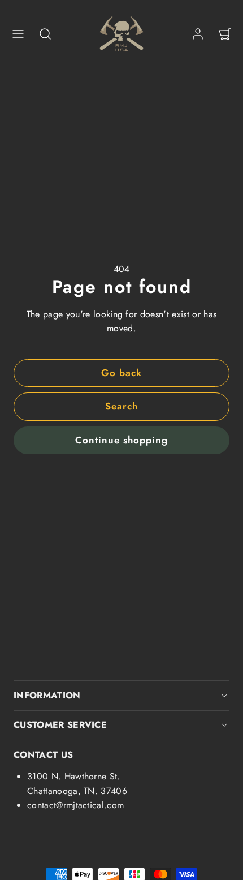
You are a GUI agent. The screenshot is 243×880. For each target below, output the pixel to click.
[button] (18, 34)
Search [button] (121, 406)
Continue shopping (121, 440)
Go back (121, 372)
